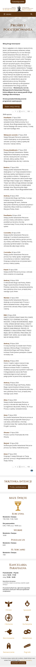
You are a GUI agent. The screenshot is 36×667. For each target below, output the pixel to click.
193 (28, 111)
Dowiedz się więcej (26, 660)
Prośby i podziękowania (18, 487)
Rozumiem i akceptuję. (18, 663)
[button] (31, 14)
